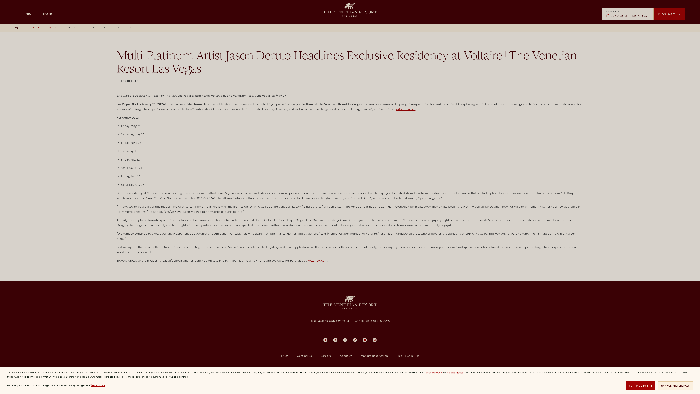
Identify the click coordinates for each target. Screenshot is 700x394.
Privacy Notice (434, 372)
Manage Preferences (675, 385)
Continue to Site (641, 385)
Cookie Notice (455, 372)
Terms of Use (98, 385)
